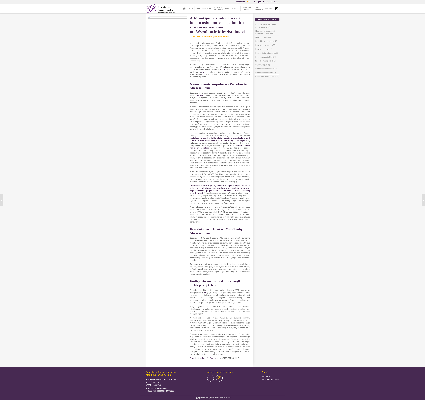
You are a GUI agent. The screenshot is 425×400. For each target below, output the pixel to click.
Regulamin (266, 376)
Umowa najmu (261, 65)
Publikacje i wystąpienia (265, 53)
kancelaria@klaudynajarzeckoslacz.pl (264, 1)
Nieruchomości (261, 37)
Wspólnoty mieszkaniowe (216, 36)
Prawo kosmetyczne (263, 45)
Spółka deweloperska (264, 61)
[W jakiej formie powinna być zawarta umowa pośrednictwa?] (423, 200)
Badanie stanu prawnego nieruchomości (265, 26)
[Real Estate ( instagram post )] (167, 35)
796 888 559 (240, 1)
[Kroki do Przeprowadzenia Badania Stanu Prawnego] (1, 200)
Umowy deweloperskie (264, 68)
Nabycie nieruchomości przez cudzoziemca (265, 32)
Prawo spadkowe (262, 49)
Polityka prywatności (270, 379)
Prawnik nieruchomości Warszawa (204, 358)
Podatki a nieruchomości (265, 41)
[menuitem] (184, 8)
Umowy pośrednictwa (264, 72)
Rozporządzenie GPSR (264, 57)
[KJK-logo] (160, 8)
